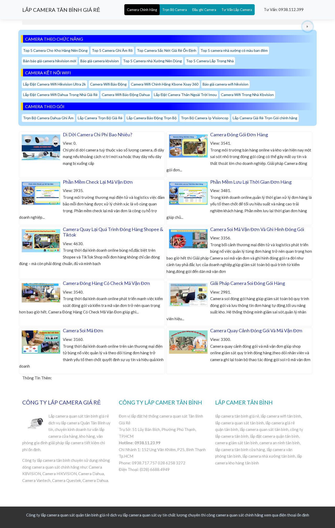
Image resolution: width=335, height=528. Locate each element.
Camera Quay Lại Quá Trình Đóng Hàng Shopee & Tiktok (113, 232)
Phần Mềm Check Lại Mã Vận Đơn (98, 182)
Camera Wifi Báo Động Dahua (126, 94)
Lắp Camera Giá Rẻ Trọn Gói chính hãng (265, 118)
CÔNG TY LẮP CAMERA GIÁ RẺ (61, 402)
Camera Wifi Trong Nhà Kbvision (247, 94)
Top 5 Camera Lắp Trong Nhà (210, 61)
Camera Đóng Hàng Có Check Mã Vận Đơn (106, 283)
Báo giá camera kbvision (99, 61)
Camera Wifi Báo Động (108, 84)
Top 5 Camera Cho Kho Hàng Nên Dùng (55, 50)
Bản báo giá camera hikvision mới (49, 61)
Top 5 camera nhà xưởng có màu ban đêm (234, 50)
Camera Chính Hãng (142, 10)
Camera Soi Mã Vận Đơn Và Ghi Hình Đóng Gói (257, 229)
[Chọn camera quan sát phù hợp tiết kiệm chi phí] (307, 26)
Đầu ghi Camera (204, 10)
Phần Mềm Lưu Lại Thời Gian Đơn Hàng (251, 182)
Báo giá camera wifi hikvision (225, 84)
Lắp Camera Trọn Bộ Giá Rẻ (100, 118)
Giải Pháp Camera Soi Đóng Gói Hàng (247, 283)
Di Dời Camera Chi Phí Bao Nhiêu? (97, 134)
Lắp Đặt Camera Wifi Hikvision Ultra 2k (54, 84)
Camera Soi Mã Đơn (83, 330)
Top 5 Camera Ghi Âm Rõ (112, 50)
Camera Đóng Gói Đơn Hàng (239, 134)
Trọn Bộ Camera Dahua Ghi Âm (48, 118)
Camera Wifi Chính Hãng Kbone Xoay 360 (164, 84)
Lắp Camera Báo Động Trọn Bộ (152, 118)
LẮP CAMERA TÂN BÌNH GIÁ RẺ (61, 10)
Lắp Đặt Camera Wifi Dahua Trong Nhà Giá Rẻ (60, 94)
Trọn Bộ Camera (174, 10)
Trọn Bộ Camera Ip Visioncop (204, 118)
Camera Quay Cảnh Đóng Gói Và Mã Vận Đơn (256, 330)
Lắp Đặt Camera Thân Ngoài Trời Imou (185, 94)
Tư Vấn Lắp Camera (236, 10)
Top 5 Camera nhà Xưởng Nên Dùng (152, 61)
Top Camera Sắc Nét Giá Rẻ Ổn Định (166, 50)
